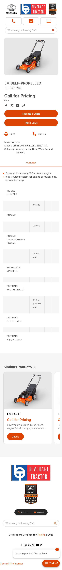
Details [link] (15, 436)
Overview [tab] (31, 162)
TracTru (41, 534)
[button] (13, 21)
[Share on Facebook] (6, 105)
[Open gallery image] (31, 56)
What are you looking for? (21, 30)
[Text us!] (51, 563)
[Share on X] (12, 105)
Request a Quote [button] (31, 113)
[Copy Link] (23, 105)
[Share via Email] (17, 105)
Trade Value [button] (31, 122)
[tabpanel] (31, 57)
